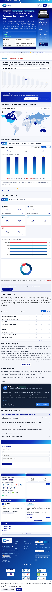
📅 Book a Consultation (42, 44)
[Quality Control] (4, 487)
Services (16, 544)
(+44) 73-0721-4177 (7, 528)
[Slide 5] (31, 517)
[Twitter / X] (44, 557)
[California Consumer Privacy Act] (10, 487)
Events (16, 555)
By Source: (12, 199)
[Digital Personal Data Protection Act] (14, 487)
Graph (44, 147)
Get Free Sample (7, 289)
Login (45, 5)
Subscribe (47, 551)
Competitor (31, 54)
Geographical (18, 54)
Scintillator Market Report (8, 513)
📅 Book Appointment (26, 533)
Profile (11, 404)
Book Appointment (33, 52)
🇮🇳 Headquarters (6, 555)
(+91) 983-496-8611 (6, 547)
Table (49, 147)
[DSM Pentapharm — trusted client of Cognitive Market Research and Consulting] (44, 480)
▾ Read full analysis (26, 364)
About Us (16, 543)
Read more (5, 400)
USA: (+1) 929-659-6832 (8, 0)
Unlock (23, 213)
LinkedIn (5, 404)
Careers (16, 548)
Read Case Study (30, 514)
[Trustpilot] (5, 495)
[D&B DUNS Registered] (39, 570)
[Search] (41, 5)
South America (31, 143)
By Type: (4, 199)
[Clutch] (17, 492)
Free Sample (26, 52)
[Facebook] (36, 557)
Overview (3, 54)
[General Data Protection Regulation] (7, 487)
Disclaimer (26, 550)
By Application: (21, 199)
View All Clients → (38, 487)
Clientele (16, 550)
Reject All (12, 589)
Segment (25, 54)
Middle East (38, 143)
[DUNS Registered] (4, 492)
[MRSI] (11, 479)
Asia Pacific (23, 143)
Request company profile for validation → (42, 340)
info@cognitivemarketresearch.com (25, 2)
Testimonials (17, 553)
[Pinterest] (36, 560)
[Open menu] (48, 5)
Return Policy (26, 548)
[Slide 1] (27, 517)
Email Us (5, 530)
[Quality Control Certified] (28, 578)
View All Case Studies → (38, 520)
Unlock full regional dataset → (9, 190)
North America (11, 143)
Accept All (19, 589)
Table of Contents (10, 54)
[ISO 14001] (21, 484)
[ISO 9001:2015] (4, 484)
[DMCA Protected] (13, 492)
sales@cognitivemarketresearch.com (8, 553)
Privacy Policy (7, 586)
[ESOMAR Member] (5, 479)
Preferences (5, 589)
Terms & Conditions (27, 543)
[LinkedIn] (41, 557)
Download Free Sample (31, 99)
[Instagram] (39, 557)
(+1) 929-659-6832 (7, 526)
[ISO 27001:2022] (8, 484)
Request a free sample (30, 178)
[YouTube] (47, 557)
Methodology (44, 54)
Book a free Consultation (43, 404)
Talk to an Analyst (44, 99)
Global (4, 143)
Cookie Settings (27, 546)
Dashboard (37, 54)
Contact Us (4, 544)
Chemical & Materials (10, 13)
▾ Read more (19, 47)
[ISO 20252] (16, 484)
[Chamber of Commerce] (9, 492)
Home (4, 13)
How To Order (26, 551)
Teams (16, 546)
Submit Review (7, 464)
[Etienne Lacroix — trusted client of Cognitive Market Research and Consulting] (32, 480)
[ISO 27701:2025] (12, 484)
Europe (17, 143)
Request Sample (12, 58)
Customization (4, 58)
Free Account (20, 58)
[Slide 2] (28, 517)
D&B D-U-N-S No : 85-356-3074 (44, 0)
